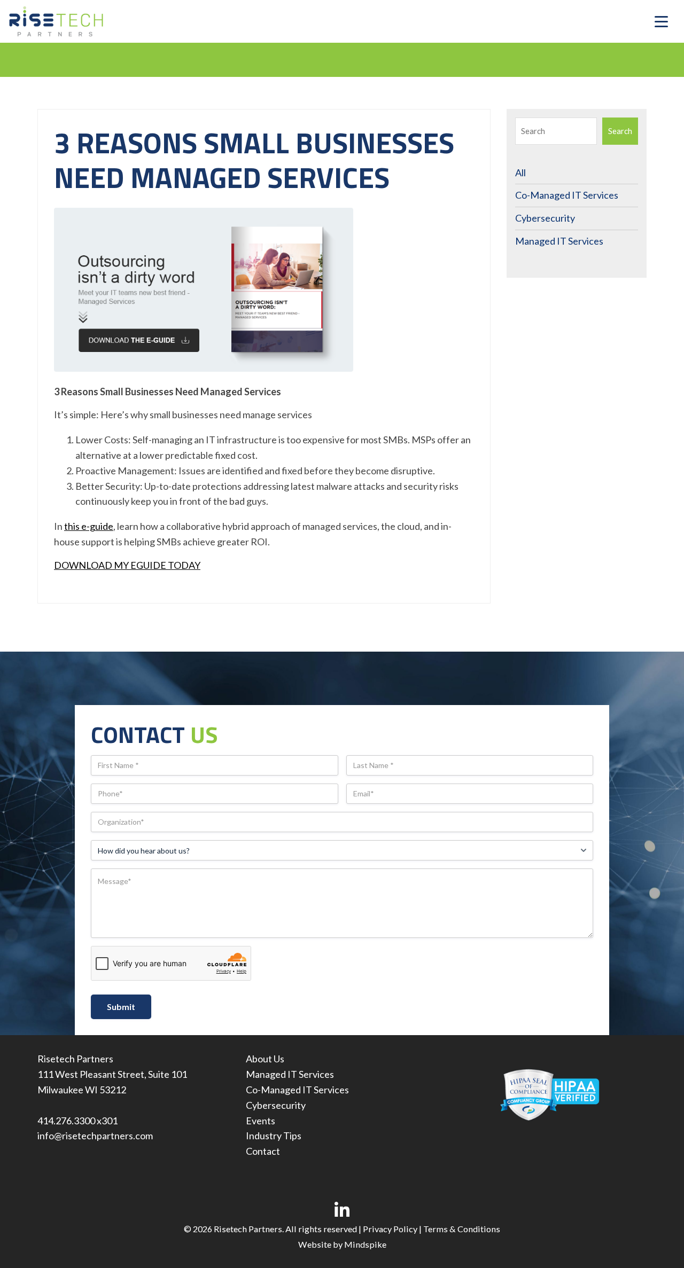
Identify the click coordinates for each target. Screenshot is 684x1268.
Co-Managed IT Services (566, 195)
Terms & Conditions (461, 1229)
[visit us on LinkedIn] (342, 1210)
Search (620, 131)
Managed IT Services (559, 241)
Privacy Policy (390, 1229)
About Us (265, 1059)
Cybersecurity (545, 218)
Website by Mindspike (342, 1244)
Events (260, 1120)
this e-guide (88, 526)
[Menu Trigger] (661, 21)
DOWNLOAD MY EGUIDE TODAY (127, 565)
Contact (263, 1151)
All (520, 172)
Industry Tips (273, 1135)
